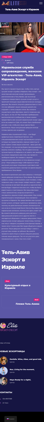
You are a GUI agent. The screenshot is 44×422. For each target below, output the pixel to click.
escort (9, 60)
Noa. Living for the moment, (22, 369)
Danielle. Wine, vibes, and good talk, (26, 359)
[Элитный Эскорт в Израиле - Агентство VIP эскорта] (15, 3)
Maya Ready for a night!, (20, 380)
